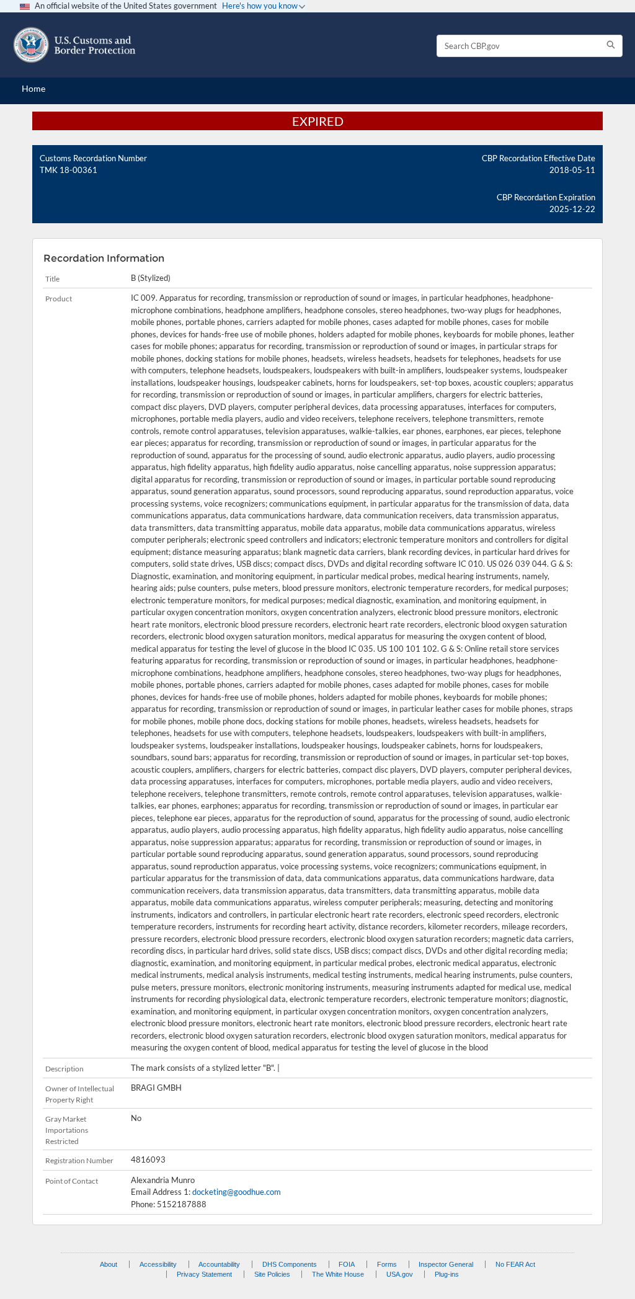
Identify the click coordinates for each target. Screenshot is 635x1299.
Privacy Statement (204, 1274)
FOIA (347, 1264)
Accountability (219, 1264)
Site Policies (272, 1274)
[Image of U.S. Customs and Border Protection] (74, 45)
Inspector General (446, 1264)
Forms (387, 1264)
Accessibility (158, 1264)
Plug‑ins (447, 1274)
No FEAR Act (515, 1264)
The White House (338, 1274)
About (108, 1264)
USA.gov (399, 1274)
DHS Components (289, 1264)
